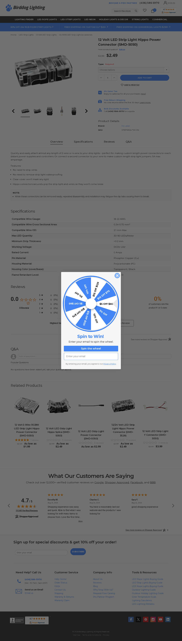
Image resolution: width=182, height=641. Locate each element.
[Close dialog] (117, 275)
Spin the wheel (91, 348)
